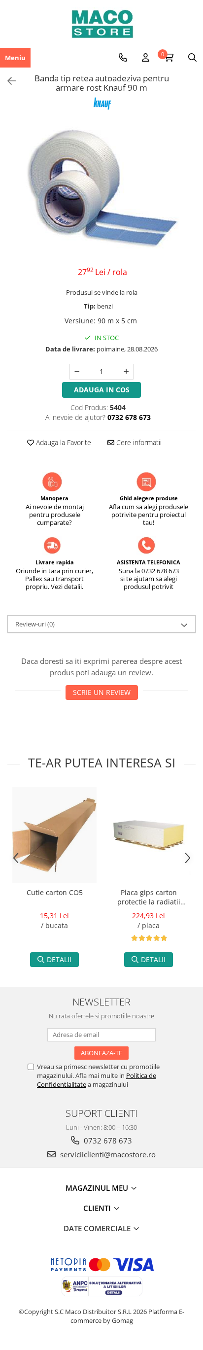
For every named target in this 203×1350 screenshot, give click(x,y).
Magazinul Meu (98, 1188)
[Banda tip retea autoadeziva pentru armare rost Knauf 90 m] (101, 189)
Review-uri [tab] (35, 624)
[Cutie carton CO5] (54, 835)
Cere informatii (138, 442)
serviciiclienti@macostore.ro (107, 1154)
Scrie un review (102, 692)
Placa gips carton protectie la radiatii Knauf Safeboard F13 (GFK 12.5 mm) (148, 898)
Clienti (98, 1208)
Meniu (15, 57)
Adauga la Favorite (62, 442)
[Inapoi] (7, 81)
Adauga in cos (102, 389)
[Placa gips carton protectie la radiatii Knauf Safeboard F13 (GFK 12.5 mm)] (148, 835)
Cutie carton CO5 (55, 892)
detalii (59, 959)
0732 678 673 (107, 1140)
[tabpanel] (101, 189)
